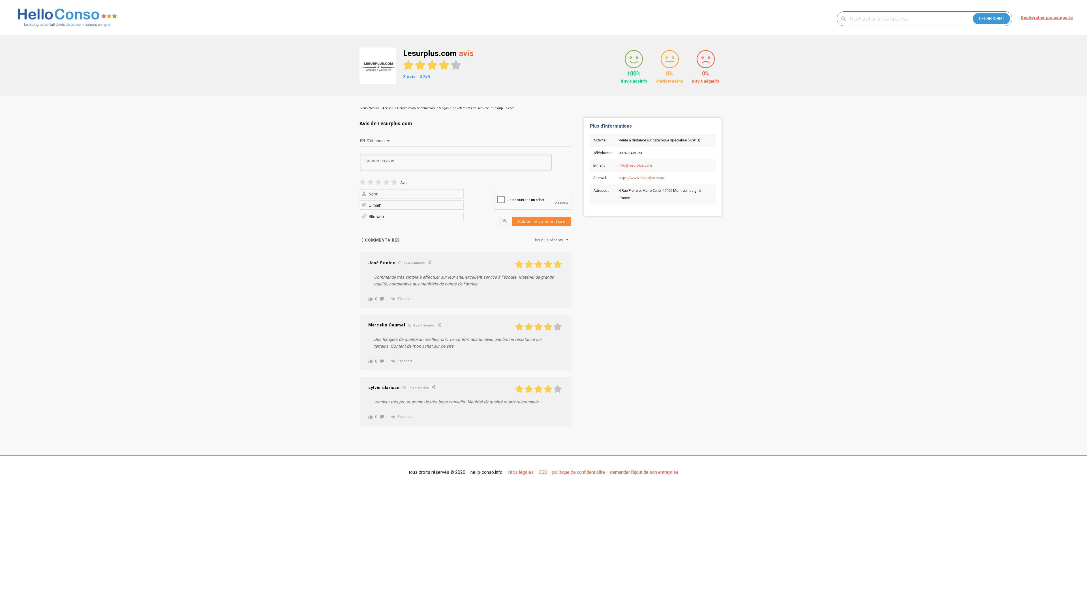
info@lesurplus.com (635, 165)
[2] (371, 182)
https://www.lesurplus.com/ (641, 178)
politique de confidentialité (578, 472)
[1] (363, 182)
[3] (378, 182)
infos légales (521, 472)
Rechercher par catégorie (1047, 17)
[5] (394, 182)
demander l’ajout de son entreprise (644, 472)
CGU (543, 472)
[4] (386, 182)
